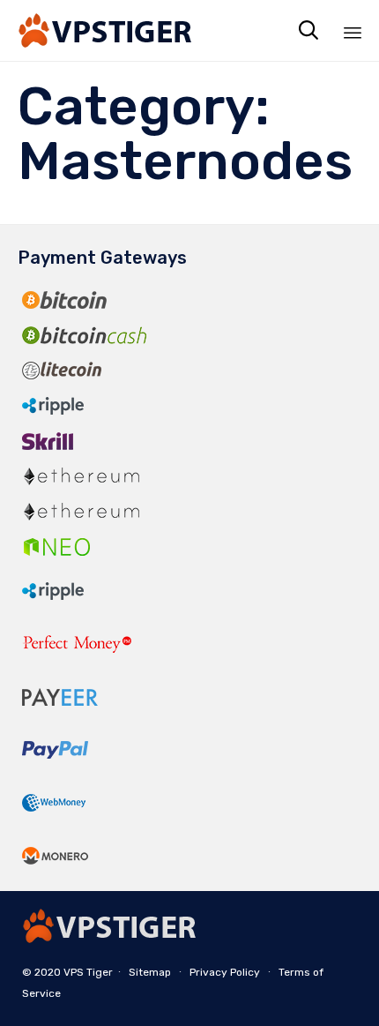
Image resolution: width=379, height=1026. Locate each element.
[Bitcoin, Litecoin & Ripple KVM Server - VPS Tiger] (106, 30)
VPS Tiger (88, 972)
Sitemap (150, 972)
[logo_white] (110, 938)
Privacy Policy (225, 972)
